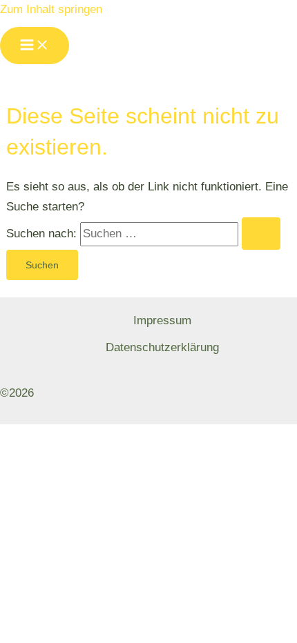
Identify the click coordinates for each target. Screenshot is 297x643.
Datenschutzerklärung (162, 347)
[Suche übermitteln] (261, 233)
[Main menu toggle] (34, 45)
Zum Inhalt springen (51, 9)
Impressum (162, 320)
